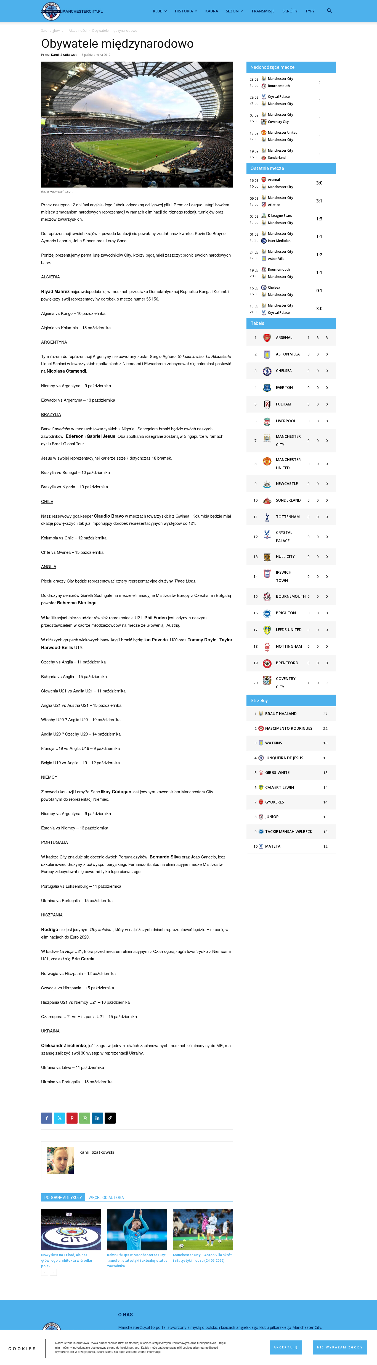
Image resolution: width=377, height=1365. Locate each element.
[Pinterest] (72, 1118)
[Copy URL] (110, 1118)
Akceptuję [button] (286, 1347)
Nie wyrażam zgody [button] (340, 1347)
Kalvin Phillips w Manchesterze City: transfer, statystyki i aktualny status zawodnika (137, 1260)
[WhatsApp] (84, 1118)
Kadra (211, 11)
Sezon (232, 11)
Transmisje (263, 11)
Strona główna (52, 30)
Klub (158, 11)
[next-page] (53, 1272)
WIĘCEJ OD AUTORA (106, 1197)
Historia (184, 11)
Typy (310, 11)
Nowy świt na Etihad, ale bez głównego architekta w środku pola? (66, 1260)
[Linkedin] (97, 1118)
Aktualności (78, 30)
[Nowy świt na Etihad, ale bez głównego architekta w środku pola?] (71, 1229)
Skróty (290, 11)
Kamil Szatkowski (64, 54)
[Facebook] (46, 1118)
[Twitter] (59, 1118)
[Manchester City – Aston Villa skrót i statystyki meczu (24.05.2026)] (203, 1229)
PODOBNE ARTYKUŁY (63, 1197)
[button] (329, 11)
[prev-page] (44, 1272)
